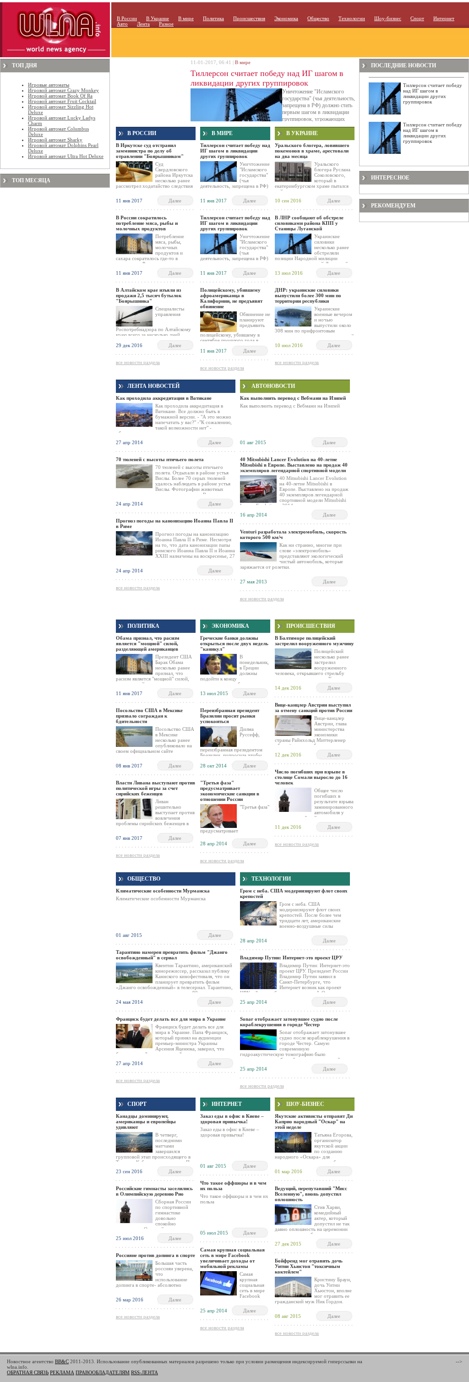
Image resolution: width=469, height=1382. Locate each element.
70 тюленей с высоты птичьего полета (160, 459)
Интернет (443, 18)
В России (127, 18)
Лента (143, 24)
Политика (213, 18)
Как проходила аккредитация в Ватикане (164, 398)
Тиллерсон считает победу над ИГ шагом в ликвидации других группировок (267, 78)
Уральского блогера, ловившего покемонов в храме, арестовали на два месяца (312, 150)
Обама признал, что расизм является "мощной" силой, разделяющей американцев (148, 643)
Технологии (351, 18)
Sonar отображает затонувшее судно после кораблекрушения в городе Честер (289, 1021)
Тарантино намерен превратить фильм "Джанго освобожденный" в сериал (172, 954)
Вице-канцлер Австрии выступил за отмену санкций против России (313, 707)
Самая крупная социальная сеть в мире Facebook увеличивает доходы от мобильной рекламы (232, 1258)
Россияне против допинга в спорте (155, 1255)
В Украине (157, 18)
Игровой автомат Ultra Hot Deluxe (66, 156)
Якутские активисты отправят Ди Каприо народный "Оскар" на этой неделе (314, 1121)
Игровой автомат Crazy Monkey (63, 90)
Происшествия (249, 18)
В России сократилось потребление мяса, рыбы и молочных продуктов (147, 223)
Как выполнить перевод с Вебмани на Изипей (293, 398)
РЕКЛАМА (62, 1372)
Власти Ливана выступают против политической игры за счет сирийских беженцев (155, 788)
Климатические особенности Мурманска (163, 890)
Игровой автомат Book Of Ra (60, 95)
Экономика (286, 18)
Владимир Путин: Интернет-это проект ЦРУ (291, 957)
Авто (122, 24)
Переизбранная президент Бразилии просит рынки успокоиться (229, 715)
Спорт (417, 18)
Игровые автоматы (48, 84)
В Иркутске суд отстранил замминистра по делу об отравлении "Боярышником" (150, 150)
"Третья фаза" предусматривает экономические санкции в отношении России (229, 791)
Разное (166, 24)
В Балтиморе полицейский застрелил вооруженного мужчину (314, 640)
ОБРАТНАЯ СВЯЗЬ (28, 1372)
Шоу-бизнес (387, 18)
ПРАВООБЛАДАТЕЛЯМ (103, 1372)
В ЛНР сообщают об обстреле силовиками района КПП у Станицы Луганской (309, 223)
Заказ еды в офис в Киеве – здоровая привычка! (232, 1118)
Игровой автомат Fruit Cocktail (62, 101)
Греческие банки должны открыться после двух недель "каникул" (234, 643)
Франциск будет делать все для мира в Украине (171, 1019)
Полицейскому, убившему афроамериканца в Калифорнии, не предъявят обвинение (231, 298)
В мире (186, 18)
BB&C (62, 1361)
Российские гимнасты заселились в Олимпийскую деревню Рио (154, 1191)
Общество (318, 18)
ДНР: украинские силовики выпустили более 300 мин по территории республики (308, 295)
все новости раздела (138, 362)
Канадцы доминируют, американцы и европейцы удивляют (146, 1121)
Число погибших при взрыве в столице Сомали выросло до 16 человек (311, 777)
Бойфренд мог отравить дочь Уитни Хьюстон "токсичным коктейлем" (309, 1266)
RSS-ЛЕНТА (144, 1372)
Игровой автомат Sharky (55, 139)
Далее (175, 200)
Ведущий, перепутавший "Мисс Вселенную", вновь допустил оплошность (311, 1194)
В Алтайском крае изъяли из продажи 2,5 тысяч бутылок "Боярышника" (148, 295)
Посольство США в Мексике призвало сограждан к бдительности (149, 715)
